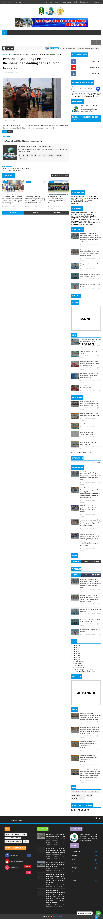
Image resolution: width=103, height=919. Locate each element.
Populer (86, 575)
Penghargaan (39, 48)
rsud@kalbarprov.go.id (69, 2)
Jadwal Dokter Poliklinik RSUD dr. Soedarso (85, 219)
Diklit (91, 792)
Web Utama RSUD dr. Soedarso (81, 200)
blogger (13, 213)
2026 (75, 645)
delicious (23, 158)
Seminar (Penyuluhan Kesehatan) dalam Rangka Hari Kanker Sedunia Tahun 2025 (90, 403)
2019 (75, 660)
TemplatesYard (57, 916)
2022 (75, 653)
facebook (57, 213)
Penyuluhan (88, 795)
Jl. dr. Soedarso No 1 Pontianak (89, 2)
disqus (35, 213)
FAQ (12, 42)
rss (44, 155)
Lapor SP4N (75, 203)
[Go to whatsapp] (98, 913)
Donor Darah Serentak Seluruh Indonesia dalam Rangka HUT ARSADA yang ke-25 (89, 363)
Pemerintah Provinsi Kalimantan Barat (83, 197)
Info (96, 792)
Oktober (78, 666)
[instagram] (16, 2)
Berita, (16, 72)
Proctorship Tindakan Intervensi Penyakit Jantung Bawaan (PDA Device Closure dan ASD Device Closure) (35, 200)
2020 (75, 658)
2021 (75, 656)
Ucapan (74, 798)
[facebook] (12, 2)
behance (50, 155)
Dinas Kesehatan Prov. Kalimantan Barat (84, 198)
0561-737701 (54, 2)
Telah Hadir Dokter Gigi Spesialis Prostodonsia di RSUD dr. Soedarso (90, 341)
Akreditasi (76, 792)
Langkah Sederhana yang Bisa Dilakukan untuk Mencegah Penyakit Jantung (89, 376)
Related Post (8, 176)
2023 (75, 651)
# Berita (10, 131)
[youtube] (19, 2)
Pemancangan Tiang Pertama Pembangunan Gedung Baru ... (85, 670)
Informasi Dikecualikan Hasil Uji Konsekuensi (85, 223)
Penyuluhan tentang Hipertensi (90, 424)
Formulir (42, 37)
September (79, 668)
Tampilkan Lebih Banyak (60, 175)
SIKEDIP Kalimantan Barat (79, 202)
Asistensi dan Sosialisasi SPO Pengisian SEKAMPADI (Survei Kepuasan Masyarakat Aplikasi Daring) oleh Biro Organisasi (55, 878)
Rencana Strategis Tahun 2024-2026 (83, 214)
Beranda (44, 2)
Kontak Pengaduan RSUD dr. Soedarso (84, 216)
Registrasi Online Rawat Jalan (80, 221)
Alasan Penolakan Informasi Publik (82, 224)
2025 (75, 647)
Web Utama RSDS (83, 37)
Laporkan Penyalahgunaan (81, 453)
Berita (10, 54)
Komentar (96, 575)
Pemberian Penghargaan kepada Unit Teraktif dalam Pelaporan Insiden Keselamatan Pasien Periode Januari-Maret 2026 (90, 237)
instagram (59, 155)
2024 (75, 649)
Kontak (6, 42)
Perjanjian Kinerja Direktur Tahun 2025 (84, 213)
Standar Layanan (28, 37)
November (78, 664)
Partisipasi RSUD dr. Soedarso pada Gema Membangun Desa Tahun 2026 (56, 200)
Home (5, 54)
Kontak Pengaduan (17, 821)
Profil (5, 37)
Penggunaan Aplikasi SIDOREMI (81, 218)
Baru (76, 575)
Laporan (69, 37)
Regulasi (15, 37)
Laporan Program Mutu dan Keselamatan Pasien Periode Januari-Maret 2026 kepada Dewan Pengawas (12, 200)
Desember (78, 662)
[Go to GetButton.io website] (98, 917)
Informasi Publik (55, 37)
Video (82, 798)
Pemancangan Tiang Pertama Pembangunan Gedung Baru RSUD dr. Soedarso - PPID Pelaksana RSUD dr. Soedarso (86, 94)
